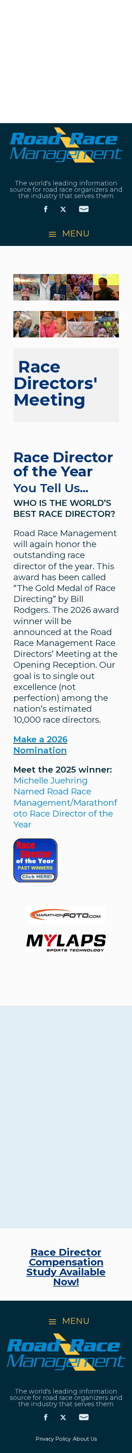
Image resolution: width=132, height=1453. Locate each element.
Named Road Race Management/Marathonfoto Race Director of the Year (65, 802)
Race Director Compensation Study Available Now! (66, 1267)
